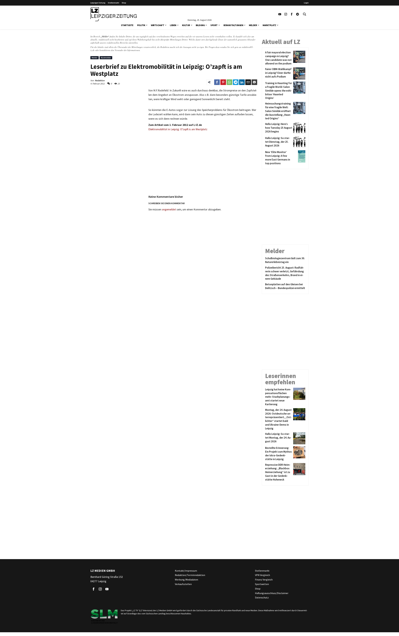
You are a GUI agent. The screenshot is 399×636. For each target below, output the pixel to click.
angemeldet (169, 209)
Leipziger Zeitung (97, 3)
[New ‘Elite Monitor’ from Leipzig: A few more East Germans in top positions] (298, 157)
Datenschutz (262, 597)
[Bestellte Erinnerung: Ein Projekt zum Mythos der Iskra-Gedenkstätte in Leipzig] (298, 453)
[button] (146, 25)
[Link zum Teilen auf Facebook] (217, 82)
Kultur (186, 25)
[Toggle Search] (304, 14)
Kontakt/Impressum (186, 570)
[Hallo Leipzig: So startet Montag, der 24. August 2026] (298, 438)
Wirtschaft (157, 25)
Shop (124, 3)
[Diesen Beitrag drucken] (254, 82)
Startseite (127, 25)
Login (306, 3)
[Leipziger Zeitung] (113, 14)
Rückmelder (106, 57)
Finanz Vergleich (264, 579)
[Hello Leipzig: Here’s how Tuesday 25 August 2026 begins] (298, 128)
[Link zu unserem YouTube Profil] (280, 14)
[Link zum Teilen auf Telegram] (235, 82)
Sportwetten (262, 584)
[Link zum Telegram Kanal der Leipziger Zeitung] (297, 14)
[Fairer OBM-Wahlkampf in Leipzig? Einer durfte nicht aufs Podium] (298, 73)
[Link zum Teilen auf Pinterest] (223, 82)
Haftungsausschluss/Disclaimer (271, 593)
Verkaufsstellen (183, 584)
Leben (173, 25)
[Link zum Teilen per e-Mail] (248, 82)
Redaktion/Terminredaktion (190, 575)
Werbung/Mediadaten (186, 579)
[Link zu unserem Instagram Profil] (286, 14)
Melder (253, 25)
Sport (214, 25)
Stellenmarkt (113, 3)
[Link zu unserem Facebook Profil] (292, 14)
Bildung (200, 25)
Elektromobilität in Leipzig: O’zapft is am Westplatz (177, 129)
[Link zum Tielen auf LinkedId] (242, 82)
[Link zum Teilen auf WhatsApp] (229, 82)
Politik (141, 25)
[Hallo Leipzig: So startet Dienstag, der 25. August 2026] (298, 142)
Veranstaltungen (233, 25)
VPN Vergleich (262, 575)
